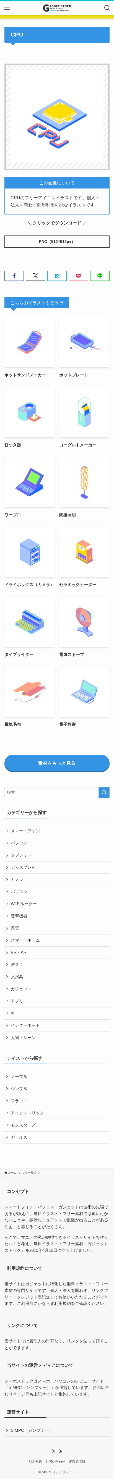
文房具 (17, 977)
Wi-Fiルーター (24, 904)
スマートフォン (25, 831)
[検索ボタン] (107, 8)
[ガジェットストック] (57, 8)
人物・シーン (23, 1037)
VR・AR (19, 952)
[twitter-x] (53, 1451)
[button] (14, 276)
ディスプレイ (23, 867)
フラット (19, 1101)
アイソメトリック (27, 1113)
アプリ (17, 1001)
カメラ (17, 879)
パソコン (19, 843)
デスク (17, 964)
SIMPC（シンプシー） (30, 1387)
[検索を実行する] (104, 792)
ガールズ (19, 1137)
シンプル (19, 1089)
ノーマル (19, 1076)
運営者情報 (77, 1462)
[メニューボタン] (6, 8)
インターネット (25, 1025)
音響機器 (19, 916)
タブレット (21, 855)
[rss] (60, 1451)
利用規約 (62, 1303)
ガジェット (21, 989)
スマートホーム (25, 940)
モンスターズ (23, 1125)
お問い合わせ (55, 1462)
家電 (15, 928)
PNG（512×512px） (57, 241)
